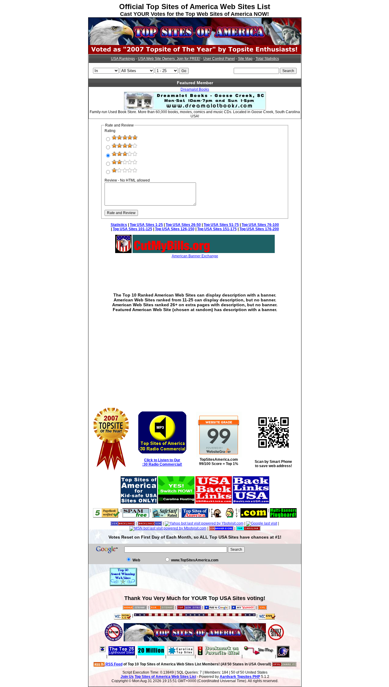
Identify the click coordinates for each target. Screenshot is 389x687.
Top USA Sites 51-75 (221, 225)
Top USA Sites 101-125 (132, 229)
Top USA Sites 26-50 (183, 225)
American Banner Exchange (195, 256)
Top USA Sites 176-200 (259, 229)
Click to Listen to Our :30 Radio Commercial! (162, 462)
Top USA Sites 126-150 (174, 229)
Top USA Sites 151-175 (217, 229)
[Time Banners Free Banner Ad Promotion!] (253, 510)
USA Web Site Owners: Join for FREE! (169, 59)
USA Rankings (123, 59)
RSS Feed (113, 664)
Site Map (245, 59)
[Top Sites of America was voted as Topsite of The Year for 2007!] (194, 53)
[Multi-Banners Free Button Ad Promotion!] (283, 510)
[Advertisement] (195, 271)
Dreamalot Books (195, 89)
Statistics (119, 225)
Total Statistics (267, 59)
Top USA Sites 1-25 (146, 225)
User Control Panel (219, 59)
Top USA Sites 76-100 (260, 225)
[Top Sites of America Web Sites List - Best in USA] (194, 44)
